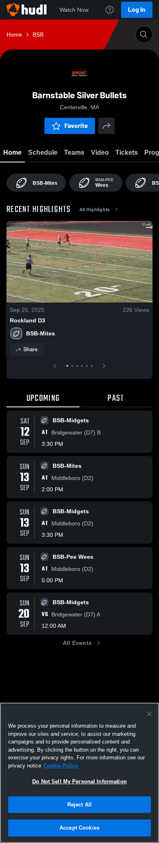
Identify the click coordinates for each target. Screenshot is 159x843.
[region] (79, 772)
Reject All (79, 805)
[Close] (149, 714)
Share (30, 349)
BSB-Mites (40, 333)
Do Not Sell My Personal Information (79, 781)
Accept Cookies (79, 828)
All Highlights (95, 209)
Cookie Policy (60, 766)
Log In (137, 9)
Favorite (76, 125)
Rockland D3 (27, 320)
